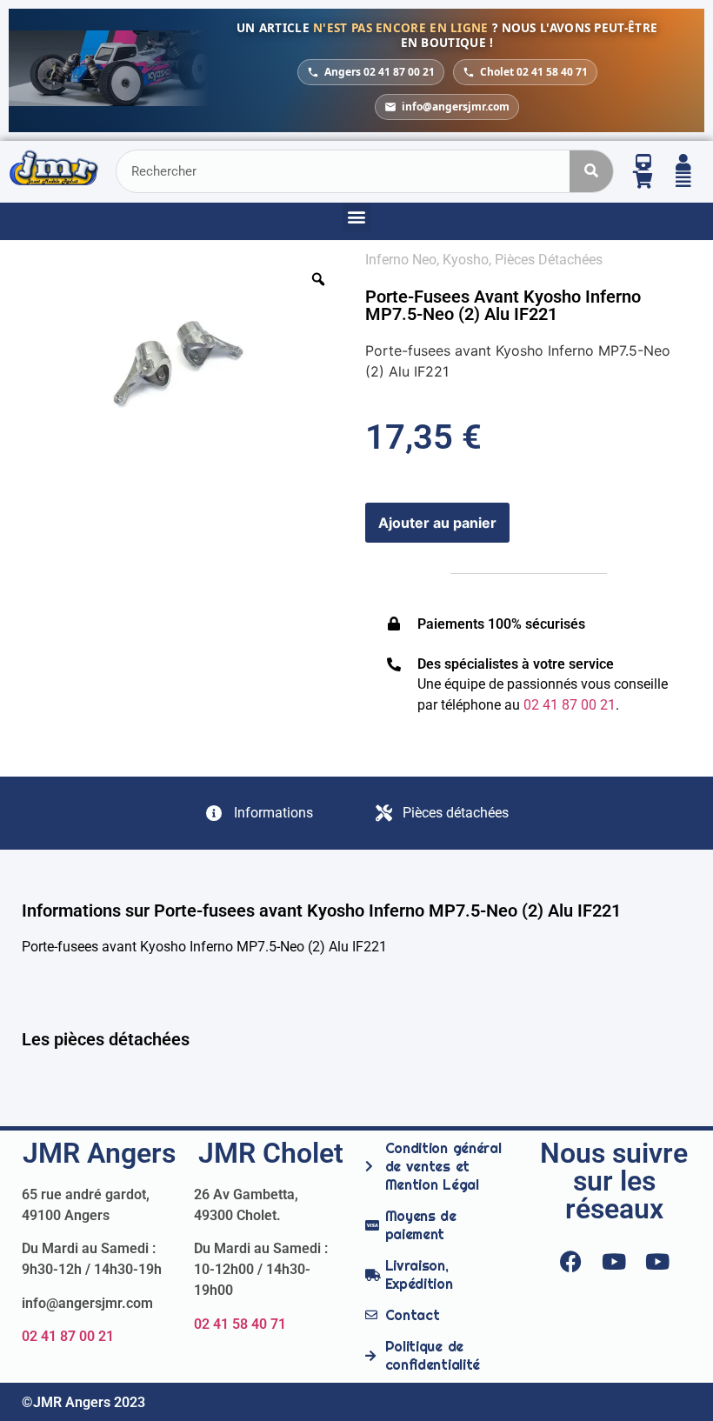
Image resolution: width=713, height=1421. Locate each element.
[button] (357, 217)
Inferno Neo (400, 259)
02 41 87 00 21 (68, 1336)
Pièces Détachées (549, 259)
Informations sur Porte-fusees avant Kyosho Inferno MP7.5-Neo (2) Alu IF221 (321, 910)
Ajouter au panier (437, 522)
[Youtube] (614, 1262)
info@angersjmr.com (456, 106)
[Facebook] (570, 1262)
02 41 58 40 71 (240, 1324)
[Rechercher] (591, 171)
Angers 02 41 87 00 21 (379, 71)
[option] (185, 358)
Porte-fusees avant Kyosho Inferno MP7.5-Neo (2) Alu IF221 (503, 305)
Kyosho (466, 259)
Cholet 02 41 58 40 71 (534, 71)
